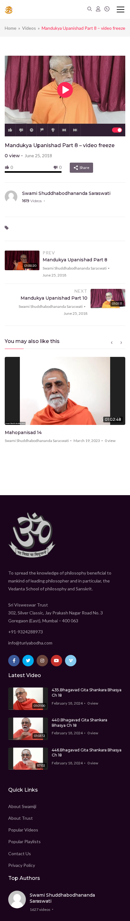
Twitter (28, 660)
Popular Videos (23, 829)
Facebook (14, 660)
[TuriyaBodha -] (9, 9)
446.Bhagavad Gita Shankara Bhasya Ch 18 (86, 753)
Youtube (56, 660)
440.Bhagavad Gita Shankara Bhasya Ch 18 (79, 723)
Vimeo (70, 660)
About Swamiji (22, 806)
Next (75, 130)
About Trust (20, 818)
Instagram (42, 660)
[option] (65, 402)
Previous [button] (112, 343)
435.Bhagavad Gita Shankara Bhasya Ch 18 (86, 693)
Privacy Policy (21, 865)
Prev (64, 130)
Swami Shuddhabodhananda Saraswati (66, 193)
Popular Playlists (24, 841)
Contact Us (19, 853)
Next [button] (121, 343)
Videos (29, 28)
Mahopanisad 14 (23, 432)
